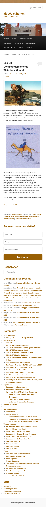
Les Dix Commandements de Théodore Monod (16, 66)
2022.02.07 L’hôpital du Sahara (17, 355)
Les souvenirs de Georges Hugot (18, 431)
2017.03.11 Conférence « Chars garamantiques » (23, 347)
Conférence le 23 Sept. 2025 (16, 370)
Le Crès (26, 216)
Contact (29, 48)
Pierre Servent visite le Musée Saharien (20, 377)
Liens (6, 407)
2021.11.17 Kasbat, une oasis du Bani (19, 352)
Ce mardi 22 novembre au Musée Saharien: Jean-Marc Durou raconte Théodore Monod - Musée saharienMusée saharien (22, 295)
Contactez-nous (9, 340)
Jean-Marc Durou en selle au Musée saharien (22, 463)
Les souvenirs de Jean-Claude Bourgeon (21, 434)
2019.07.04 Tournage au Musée (17, 350)
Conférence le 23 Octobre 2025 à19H (19, 367)
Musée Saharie (34, 216)
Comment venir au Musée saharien (18, 454)
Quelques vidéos (12, 449)
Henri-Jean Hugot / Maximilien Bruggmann (21, 392)
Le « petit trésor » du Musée (16, 429)
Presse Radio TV (12, 414)
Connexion (7, 486)
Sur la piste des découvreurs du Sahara (23, 421)
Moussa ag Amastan (13, 466)
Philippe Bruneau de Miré (30, 303)
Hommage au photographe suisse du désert (25, 419)
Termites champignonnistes (16, 471)
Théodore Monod (9, 48)
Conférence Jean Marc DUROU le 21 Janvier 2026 (24, 365)
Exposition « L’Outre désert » (16, 387)
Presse (21, 48)
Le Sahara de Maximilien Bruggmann (22, 402)
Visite (6, 451)
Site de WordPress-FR (12, 493)
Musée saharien (14, 13)
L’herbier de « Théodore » (18, 476)
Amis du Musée (31, 43)
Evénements (19, 43)
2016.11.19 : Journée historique (17, 345)
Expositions (7, 43)
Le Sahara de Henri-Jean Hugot (20, 399)
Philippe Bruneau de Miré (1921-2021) (26, 322)
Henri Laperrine (11, 458)
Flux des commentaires (12, 491)
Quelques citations (13, 441)
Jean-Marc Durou (17, 216)
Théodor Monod (9, 219)
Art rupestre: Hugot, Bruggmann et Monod (21, 426)
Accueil (6, 38)
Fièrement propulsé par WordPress (23, 503)
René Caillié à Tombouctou (16, 468)
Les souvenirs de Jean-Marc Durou (18, 436)
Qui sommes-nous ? (11, 409)
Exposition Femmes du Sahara (17, 389)
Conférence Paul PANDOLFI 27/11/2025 (20, 372)
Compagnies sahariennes (15, 456)
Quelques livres (12, 444)
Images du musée (12, 461)
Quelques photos (12, 446)
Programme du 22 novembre (14, 205)
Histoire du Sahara (26, 38)
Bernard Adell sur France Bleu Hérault (23, 417)
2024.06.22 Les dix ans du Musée (18, 362)
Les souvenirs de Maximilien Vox (24, 305)
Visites (14, 38)
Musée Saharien (17, 214)
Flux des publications (11, 489)
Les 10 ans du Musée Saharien (17, 375)
